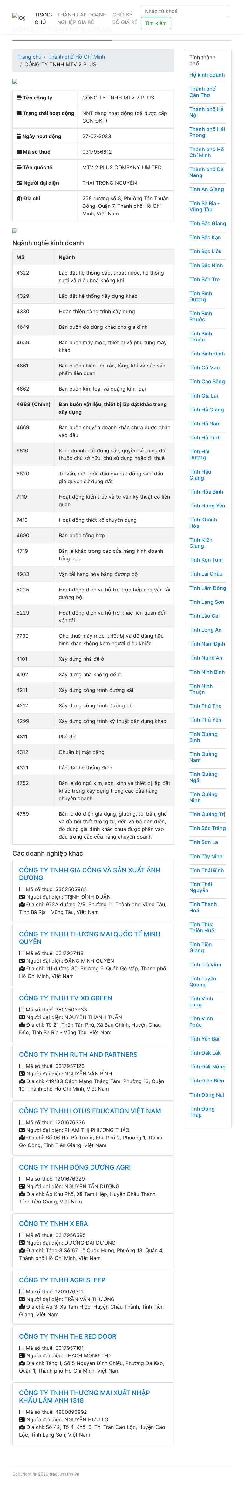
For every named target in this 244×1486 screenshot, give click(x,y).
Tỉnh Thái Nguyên (200, 887)
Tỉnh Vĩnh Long (201, 1001)
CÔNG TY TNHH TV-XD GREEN (65, 998)
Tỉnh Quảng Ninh (203, 797)
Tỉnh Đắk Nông (207, 1066)
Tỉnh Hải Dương (199, 454)
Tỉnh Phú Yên (205, 720)
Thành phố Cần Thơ (202, 92)
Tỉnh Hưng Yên (207, 505)
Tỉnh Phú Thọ (205, 706)
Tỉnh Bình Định (207, 353)
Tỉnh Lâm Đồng (207, 588)
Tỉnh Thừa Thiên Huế (201, 927)
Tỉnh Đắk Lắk (205, 1052)
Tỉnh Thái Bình (206, 870)
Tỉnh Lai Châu (206, 574)
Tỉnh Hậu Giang (200, 475)
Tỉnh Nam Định (207, 644)
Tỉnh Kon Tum (206, 560)
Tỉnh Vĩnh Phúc (201, 1021)
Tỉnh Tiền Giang (200, 947)
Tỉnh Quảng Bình (203, 737)
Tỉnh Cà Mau (204, 367)
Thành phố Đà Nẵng (206, 172)
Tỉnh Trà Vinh (205, 964)
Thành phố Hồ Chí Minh (76, 57)
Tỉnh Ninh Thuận (201, 689)
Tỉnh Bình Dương (200, 296)
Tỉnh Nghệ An (205, 657)
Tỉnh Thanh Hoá (203, 907)
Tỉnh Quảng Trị (207, 814)
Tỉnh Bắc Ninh (206, 265)
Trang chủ (29, 57)
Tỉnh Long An (205, 630)
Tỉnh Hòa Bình (206, 491)
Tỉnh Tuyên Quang (202, 981)
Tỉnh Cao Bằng (207, 381)
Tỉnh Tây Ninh (206, 856)
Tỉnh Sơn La (203, 842)
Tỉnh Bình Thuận (200, 336)
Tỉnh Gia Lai (203, 395)
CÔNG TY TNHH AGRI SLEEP (62, 1280)
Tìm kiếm (156, 23)
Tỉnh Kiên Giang (201, 543)
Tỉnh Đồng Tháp (202, 1112)
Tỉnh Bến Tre (204, 279)
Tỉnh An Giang (206, 189)
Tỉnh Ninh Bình (207, 672)
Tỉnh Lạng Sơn (206, 602)
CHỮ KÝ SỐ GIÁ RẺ (125, 18)
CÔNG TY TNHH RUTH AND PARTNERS (78, 1054)
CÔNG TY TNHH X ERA (53, 1224)
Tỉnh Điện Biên (206, 1080)
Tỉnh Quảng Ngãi (203, 777)
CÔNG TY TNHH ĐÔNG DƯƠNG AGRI (75, 1167)
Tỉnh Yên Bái (204, 1039)
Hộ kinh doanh (207, 75)
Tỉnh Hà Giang (206, 409)
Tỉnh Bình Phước (200, 316)
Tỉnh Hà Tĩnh (205, 437)
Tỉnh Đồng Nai (206, 1095)
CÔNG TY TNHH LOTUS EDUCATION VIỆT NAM (90, 1111)
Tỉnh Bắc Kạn (205, 237)
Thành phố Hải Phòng (207, 132)
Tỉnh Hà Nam (204, 423)
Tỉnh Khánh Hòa (203, 522)
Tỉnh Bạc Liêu (205, 251)
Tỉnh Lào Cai (204, 616)
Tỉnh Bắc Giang (207, 223)
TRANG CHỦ (43, 18)
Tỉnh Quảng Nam (203, 757)
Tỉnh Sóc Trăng (207, 828)
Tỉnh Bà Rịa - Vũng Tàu (204, 206)
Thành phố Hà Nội (206, 112)
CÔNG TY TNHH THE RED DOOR (67, 1336)
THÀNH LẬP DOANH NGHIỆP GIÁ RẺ (82, 18)
